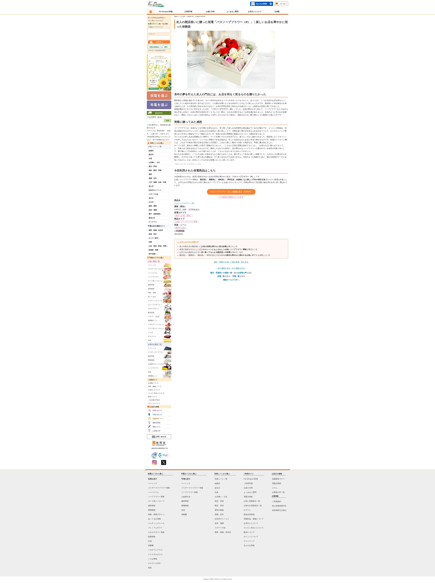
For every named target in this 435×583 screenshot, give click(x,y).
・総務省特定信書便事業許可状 (159, 448)
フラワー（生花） (154, 316)
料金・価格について (154, 386)
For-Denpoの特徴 (166, 11)
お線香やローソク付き (156, 364)
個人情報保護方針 (279, 506)
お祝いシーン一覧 (155, 146)
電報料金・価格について (254, 519)
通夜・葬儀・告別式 (156, 230)
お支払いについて (255, 11)
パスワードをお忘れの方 (156, 50)
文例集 (277, 11)
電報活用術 (156, 423)
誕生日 (151, 154)
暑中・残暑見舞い (155, 214)
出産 (150, 158)
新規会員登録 (249, 514)
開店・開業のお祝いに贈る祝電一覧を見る (231, 262)
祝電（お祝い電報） (183, 216)
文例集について (152, 383)
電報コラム (156, 427)
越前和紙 (151, 285)
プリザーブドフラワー (156, 269)
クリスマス (153, 222)
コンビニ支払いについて (155, 393)
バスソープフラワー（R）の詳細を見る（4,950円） (231, 192)
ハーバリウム (152, 273)
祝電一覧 (221, 276)
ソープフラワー (153, 277)
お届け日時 (210, 11)
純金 (149, 340)
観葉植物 (151, 312)
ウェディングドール (155, 301)
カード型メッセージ (155, 281)
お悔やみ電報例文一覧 (253, 505)
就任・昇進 (153, 166)
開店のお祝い (180, 228)
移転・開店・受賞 (155, 170)
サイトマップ (249, 541)
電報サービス (228, 280)
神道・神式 (153, 234)
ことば (150, 332)
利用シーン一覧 (221, 479)
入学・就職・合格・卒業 (157, 182)
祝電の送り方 (157, 410)
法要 (150, 242)
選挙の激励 (219, 510)
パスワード (151, 34)
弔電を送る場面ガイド (156, 226)
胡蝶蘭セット (152, 320)
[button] (164, 455)
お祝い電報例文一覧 (252, 501)
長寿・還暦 (153, 210)
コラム (274, 488)
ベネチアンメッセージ (156, 324)
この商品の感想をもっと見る (231, 197)
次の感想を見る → (239, 268)
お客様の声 (156, 431)
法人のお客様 (261, 4)
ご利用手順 (188, 11)
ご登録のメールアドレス (155, 27)
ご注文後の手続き (153, 400)
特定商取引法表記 (279, 510)
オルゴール (152, 336)
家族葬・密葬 (153, 250)
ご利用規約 (276, 501)
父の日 (151, 202)
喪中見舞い (153, 254)
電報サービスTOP (179, 16)
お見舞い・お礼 (154, 162)
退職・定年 (153, 178)
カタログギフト (153, 308)
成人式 (151, 186)
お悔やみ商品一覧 (155, 344)
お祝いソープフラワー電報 (186, 222)
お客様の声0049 (200, 16)
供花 (149, 372)
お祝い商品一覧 (154, 261)
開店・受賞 (219, 505)
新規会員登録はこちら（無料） (159, 47)
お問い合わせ (160, 437)
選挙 (150, 174)
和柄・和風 (152, 293)
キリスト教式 (153, 238)
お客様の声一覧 (278, 492)
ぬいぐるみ (152, 297)
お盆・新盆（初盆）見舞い (158, 246)
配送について (152, 396)
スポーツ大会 (153, 194)
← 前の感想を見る (222, 268)
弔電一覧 (236, 276)
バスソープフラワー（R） (185, 203)
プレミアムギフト (154, 304)
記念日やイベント (155, 190)
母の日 (151, 198)
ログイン (247, 510)
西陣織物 (151, 289)
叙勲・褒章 (153, 206)
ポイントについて (153, 403)
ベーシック (152, 265)
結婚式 (151, 150)
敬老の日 (152, 218)
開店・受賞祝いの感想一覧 (221, 273)
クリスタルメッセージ (156, 328)
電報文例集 (248, 497)
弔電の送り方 (157, 414)
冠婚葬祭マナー (158, 419)
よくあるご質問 (232, 11)
